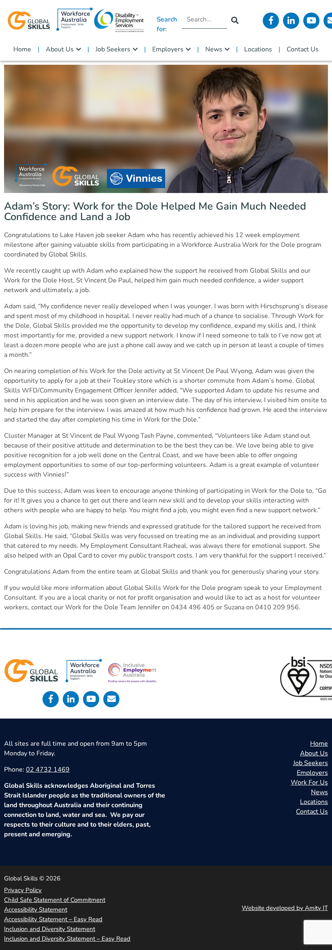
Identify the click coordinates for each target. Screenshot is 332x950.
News (213, 49)
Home (22, 49)
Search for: (167, 24)
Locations (258, 49)
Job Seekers (113, 49)
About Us (60, 49)
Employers (167, 49)
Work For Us (309, 782)
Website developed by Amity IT (285, 908)
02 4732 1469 (48, 769)
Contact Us (303, 49)
